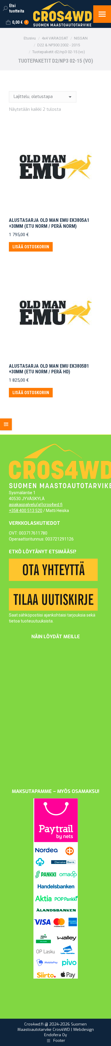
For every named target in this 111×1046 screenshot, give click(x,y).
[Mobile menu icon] (102, 14)
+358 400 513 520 (25, 510)
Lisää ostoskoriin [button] (30, 246)
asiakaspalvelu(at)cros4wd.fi (35, 504)
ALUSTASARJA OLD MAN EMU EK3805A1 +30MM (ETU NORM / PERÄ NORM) (49, 223)
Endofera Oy (55, 1034)
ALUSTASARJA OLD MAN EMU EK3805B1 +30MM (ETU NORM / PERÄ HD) (49, 369)
